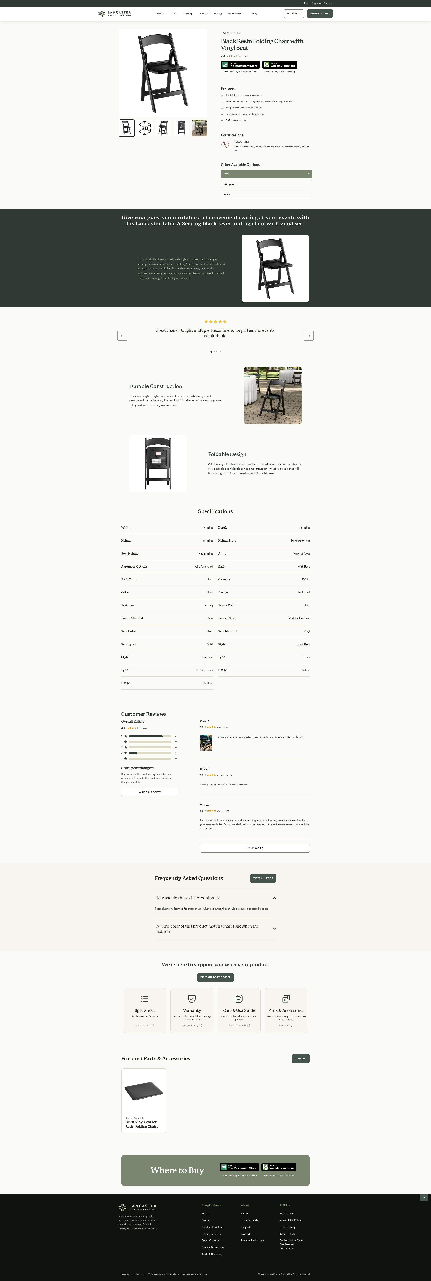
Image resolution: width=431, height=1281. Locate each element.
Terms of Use (287, 1214)
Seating (206, 1220)
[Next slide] (309, 336)
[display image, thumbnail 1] (126, 128)
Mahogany (229, 184)
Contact (328, 3)
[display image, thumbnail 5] (199, 128)
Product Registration (252, 1240)
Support (316, 3)
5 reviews (243, 56)
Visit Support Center (215, 977)
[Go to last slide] (122, 336)
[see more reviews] (206, 743)
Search (291, 14)
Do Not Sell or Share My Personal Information (291, 1244)
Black (226, 173)
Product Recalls (249, 1220)
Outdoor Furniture (212, 1227)
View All (301, 1059)
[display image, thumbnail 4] (181, 128)
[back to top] (424, 1197)
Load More (255, 848)
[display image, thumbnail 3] (163, 128)
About (305, 3)
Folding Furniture (211, 1234)
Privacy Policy (287, 1227)
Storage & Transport (213, 1247)
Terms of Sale (287, 1234)
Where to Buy (320, 14)
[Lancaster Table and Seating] (114, 13)
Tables (205, 1214)
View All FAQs (263, 878)
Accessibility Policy (290, 1220)
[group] (211, 352)
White (227, 194)
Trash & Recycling (212, 1254)
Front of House (210, 1240)
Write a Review (150, 792)
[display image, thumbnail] (145, 128)
